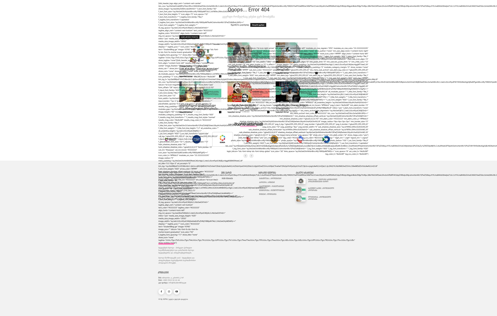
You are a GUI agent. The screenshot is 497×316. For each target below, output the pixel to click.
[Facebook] (161, 292)
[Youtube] (177, 292)
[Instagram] (169, 292)
